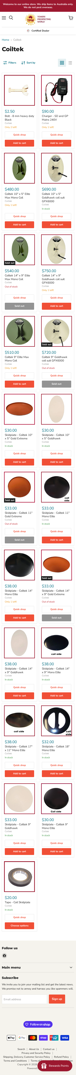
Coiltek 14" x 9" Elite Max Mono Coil (17, 277)
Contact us (48, 1049)
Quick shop (19, 134)
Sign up (57, 999)
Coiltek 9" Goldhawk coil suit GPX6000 (54, 359)
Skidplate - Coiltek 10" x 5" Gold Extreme (18, 436)
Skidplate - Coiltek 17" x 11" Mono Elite (18, 748)
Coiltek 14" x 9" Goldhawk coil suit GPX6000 (53, 279)
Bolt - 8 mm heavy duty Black (19, 118)
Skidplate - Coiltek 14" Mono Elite (18, 592)
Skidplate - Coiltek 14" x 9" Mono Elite (56, 670)
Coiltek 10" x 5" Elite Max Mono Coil (17, 195)
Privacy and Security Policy (36, 1053)
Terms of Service (40, 1060)
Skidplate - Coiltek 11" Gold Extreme (18, 514)
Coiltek (8, 123)
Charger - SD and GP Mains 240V (55, 118)
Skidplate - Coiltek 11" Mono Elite (56, 514)
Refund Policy (61, 1057)
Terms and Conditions (15, 1060)
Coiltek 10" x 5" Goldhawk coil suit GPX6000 (53, 197)
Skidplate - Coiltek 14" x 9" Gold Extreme (56, 592)
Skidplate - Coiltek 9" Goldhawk (18, 826)
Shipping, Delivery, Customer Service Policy (26, 1057)
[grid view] (62, 63)
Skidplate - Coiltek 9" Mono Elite (55, 826)
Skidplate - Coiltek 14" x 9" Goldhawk (18, 670)
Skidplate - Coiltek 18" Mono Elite (56, 748)
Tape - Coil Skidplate (17, 902)
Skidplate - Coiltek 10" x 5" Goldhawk (56, 436)
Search (21, 1049)
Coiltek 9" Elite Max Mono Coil (17, 359)
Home (5, 39)
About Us (34, 1049)
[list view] (70, 63)
